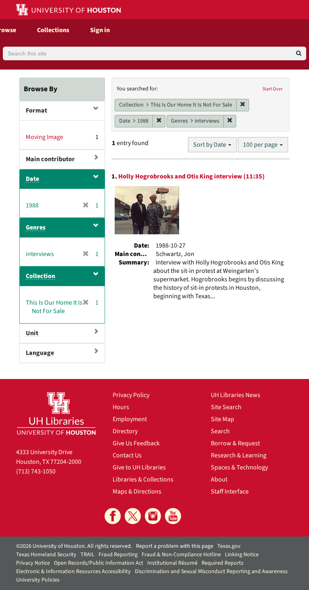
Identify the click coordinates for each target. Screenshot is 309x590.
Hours (121, 407)
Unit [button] (32, 333)
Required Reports (222, 563)
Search (220, 431)
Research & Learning (238, 455)
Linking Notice (242, 555)
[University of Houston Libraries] (56, 413)
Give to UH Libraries (139, 467)
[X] (133, 516)
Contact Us (127, 455)
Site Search (226, 407)
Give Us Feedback (136, 443)
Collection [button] (40, 276)
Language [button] (40, 352)
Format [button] (36, 110)
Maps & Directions (137, 491)
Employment (130, 419)
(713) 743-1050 (36, 471)
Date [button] (32, 178)
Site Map (222, 419)
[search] (298, 53)
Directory (125, 431)
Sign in (100, 30)
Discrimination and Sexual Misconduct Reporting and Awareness (211, 571)
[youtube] (173, 516)
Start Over (272, 89)
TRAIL (87, 555)
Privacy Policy (131, 395)
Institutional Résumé (172, 563)
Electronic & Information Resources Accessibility (73, 571)
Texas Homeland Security (46, 555)
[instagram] (153, 516)
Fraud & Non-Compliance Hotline (181, 555)
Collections (53, 30)
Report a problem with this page (174, 546)
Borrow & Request (235, 443)
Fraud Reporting (118, 555)
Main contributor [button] (50, 159)
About (219, 479)
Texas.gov (229, 546)
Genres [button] (35, 227)
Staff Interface (230, 491)
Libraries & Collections (143, 479)
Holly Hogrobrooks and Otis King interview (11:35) (191, 176)
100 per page (261, 144)
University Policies (38, 580)
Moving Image (44, 137)
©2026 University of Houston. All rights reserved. (74, 546)
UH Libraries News (235, 395)
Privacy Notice (33, 563)
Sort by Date (210, 144)
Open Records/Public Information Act (98, 563)
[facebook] (113, 516)
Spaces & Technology (239, 467)
